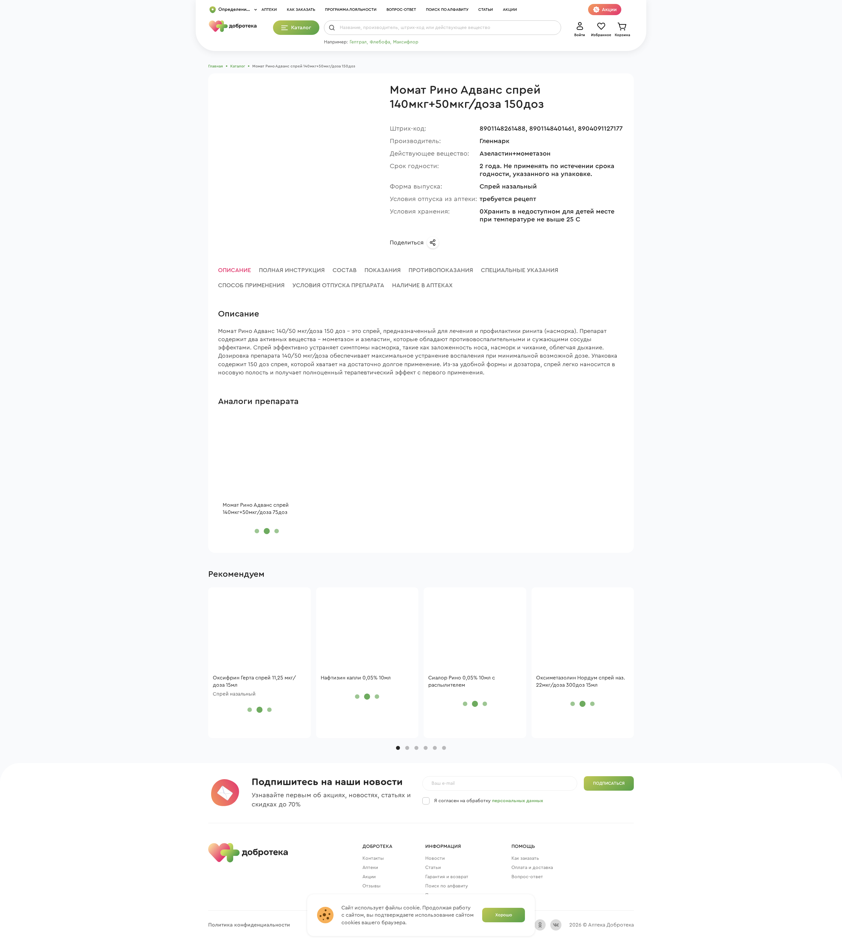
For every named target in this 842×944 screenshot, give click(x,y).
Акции (510, 10)
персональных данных (517, 801)
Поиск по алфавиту (447, 10)
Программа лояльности (351, 10)
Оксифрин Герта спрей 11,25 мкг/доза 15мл (254, 681)
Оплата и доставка (532, 867)
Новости (435, 858)
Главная (215, 66)
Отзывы (371, 886)
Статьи (485, 10)
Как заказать (301, 10)
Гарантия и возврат (446, 877)
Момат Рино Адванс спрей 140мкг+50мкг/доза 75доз (256, 508)
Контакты (373, 858)
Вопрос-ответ (401, 10)
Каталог (237, 66)
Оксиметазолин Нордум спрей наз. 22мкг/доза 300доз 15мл (580, 681)
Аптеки (269, 10)
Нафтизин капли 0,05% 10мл (356, 677)
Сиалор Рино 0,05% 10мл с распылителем (461, 681)
